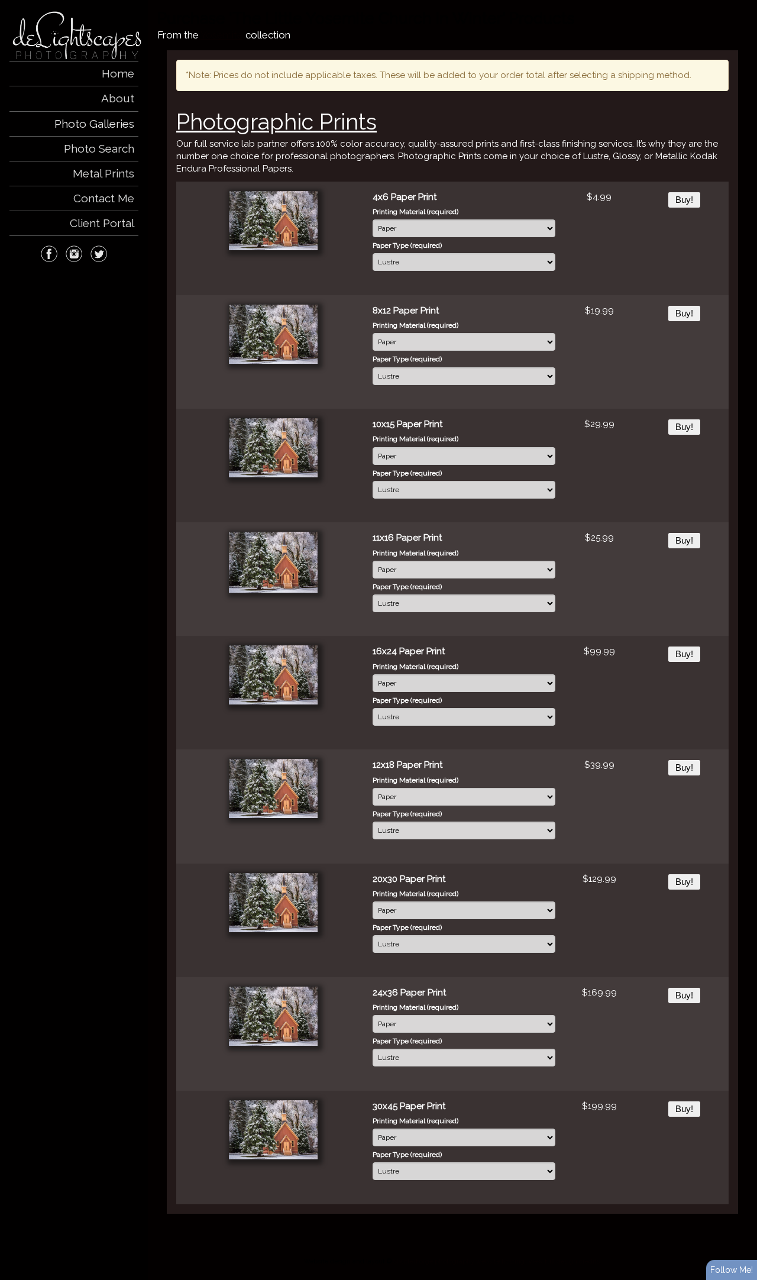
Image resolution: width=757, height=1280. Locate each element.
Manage (741, 6)
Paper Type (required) (407, 245)
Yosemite (221, 35)
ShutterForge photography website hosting (459, 1261)
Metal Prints (103, 173)
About (117, 98)
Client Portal (102, 223)
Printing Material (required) (415, 212)
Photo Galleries (94, 123)
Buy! (684, 200)
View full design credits (564, 1261)
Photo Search (99, 148)
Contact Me (103, 198)
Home (118, 73)
